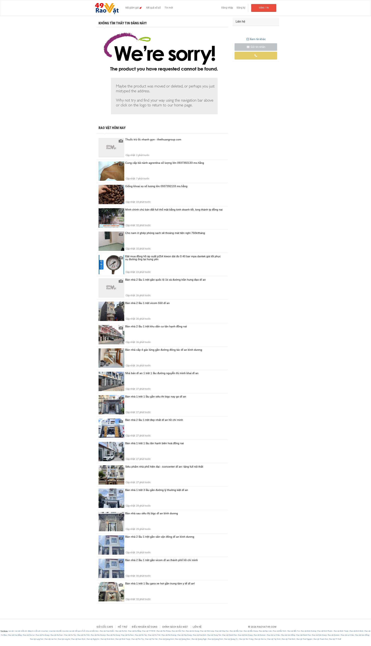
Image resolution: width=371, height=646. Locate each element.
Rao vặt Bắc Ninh (280, 631)
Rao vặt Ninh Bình (107, 639)
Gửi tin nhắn (257, 46)
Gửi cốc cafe (105, 627)
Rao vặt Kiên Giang (245, 635)
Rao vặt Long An (64, 639)
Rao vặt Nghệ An (93, 639)
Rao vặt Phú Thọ (138, 639)
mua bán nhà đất (55, 631)
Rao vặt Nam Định (78, 639)
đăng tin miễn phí (34, 631)
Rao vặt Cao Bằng (15, 635)
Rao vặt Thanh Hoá (320, 639)
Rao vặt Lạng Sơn (37, 639)
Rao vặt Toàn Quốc (107, 631)
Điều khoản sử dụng (144, 627)
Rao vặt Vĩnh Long (207, 631)
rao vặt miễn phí (21, 631)
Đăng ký (241, 7)
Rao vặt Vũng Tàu (222, 631)
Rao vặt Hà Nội (121, 631)
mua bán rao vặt (68, 631)
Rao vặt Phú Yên (151, 639)
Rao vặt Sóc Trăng (246, 639)
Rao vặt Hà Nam (56, 635)
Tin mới (168, 7)
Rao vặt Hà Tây (70, 635)
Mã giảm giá (132, 7)
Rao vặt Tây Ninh (274, 639)
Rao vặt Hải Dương (98, 635)
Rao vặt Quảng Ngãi (199, 639)
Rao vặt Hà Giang (43, 635)
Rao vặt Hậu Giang (184, 635)
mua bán (45, 631)
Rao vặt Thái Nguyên (304, 639)
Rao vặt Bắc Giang (250, 631)
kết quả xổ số (80, 631)
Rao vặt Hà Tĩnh (83, 635)
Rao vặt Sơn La (260, 639)
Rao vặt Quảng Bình (166, 639)
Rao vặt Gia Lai (29, 635)
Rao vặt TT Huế (335, 639)
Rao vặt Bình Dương (308, 631)
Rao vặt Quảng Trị (231, 639)
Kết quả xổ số (153, 7)
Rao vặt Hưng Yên (214, 635)
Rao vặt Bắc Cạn (236, 631)
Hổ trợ (122, 627)
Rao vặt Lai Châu (273, 635)
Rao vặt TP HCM (149, 631)
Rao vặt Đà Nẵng (135, 631)
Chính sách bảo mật (175, 627)
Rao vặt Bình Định (356, 631)
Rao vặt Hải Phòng (163, 631)
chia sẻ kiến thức (92, 631)
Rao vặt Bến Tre (293, 631)
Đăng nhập (227, 7)
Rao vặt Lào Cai (50, 639)
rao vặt (11, 631)
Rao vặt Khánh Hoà (229, 635)
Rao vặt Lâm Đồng (288, 635)
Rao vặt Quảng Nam (183, 639)
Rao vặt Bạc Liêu (265, 631)
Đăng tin (264, 7)
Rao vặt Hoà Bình (200, 635)
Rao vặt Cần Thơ (178, 631)
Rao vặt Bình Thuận (341, 631)
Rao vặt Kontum (259, 635)
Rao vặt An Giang (192, 631)
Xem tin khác (258, 39)
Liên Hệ (197, 627)
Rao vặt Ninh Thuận (123, 639)
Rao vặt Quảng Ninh (215, 639)
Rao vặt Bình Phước (325, 631)
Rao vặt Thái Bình (288, 639)
